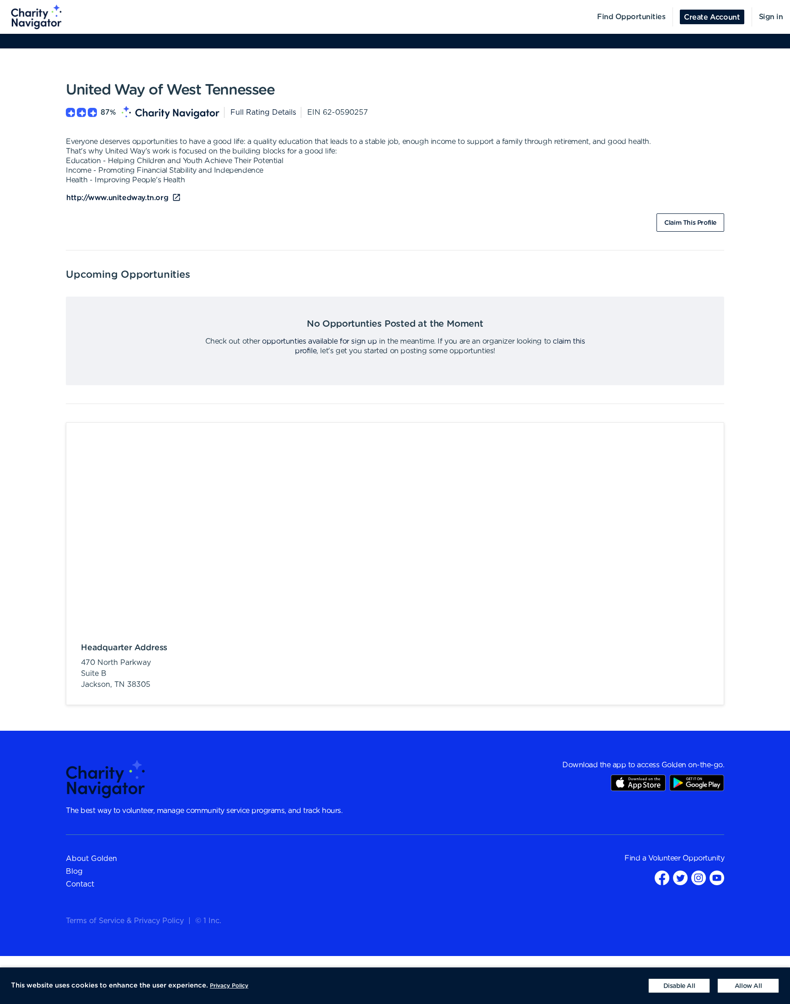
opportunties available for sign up (319, 341)
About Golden (91, 858)
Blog (74, 871)
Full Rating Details (263, 112)
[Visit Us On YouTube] (717, 877)
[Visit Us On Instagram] (698, 877)
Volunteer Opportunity (686, 858)
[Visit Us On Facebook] (662, 877)
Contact (80, 884)
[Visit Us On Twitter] (680, 877)
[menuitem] (31, 17)
